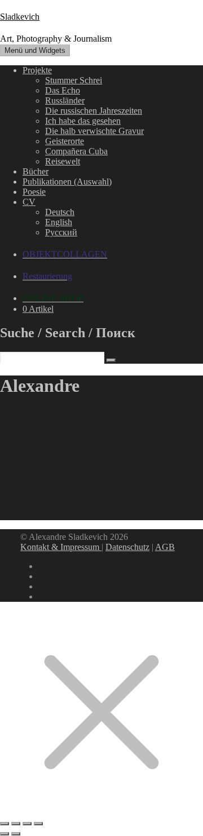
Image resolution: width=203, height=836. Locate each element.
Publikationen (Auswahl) (67, 181)
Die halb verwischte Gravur (94, 131)
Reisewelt (62, 161)
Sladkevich (19, 16)
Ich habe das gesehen (83, 121)
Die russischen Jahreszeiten (93, 110)
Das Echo (62, 90)
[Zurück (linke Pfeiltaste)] (4, 833)
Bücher (35, 171)
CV (29, 202)
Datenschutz (127, 547)
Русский (61, 232)
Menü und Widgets (35, 50)
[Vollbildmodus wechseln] (15, 823)
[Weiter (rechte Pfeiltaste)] (15, 833)
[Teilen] (27, 823)
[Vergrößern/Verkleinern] (4, 823)
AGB (165, 547)
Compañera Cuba (76, 151)
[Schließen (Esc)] (38, 823)
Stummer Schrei (73, 80)
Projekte (37, 70)
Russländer (65, 100)
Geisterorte (64, 141)
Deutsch (59, 212)
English (58, 222)
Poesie (34, 191)
